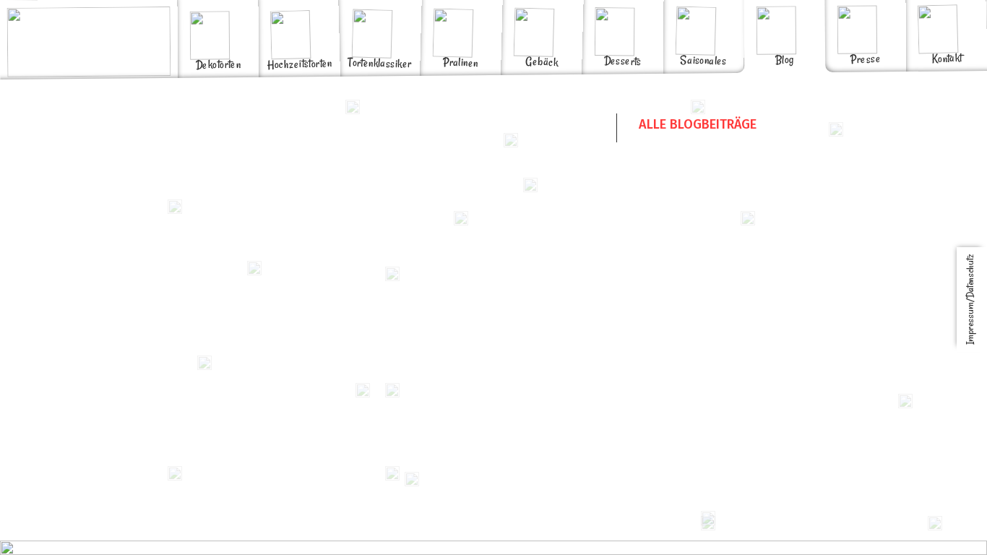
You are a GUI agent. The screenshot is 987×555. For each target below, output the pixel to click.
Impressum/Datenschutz (970, 299)
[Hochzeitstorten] (298, 7)
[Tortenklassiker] (379, 7)
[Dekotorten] (217, 8)
